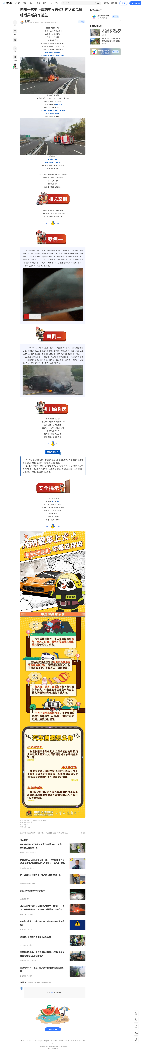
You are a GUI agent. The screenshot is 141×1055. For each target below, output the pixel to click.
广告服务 (55, 1041)
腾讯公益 (67, 1041)
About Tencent (30, 1041)
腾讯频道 (79, 1041)
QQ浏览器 (73, 1041)
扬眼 (21, 914)
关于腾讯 (23, 1041)
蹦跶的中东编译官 (25, 883)
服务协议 (37, 1041)
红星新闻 (23, 868)
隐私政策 (43, 1041)
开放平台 (49, 1041)
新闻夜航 (23, 929)
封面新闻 (23, 976)
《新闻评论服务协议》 (46, 982)
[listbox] (52, 908)
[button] (115, 16)
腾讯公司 (50, 1049)
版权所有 (55, 1049)
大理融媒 (23, 899)
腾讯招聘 (61, 1041)
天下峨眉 (23, 945)
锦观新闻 (23, 960)
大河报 (22, 852)
